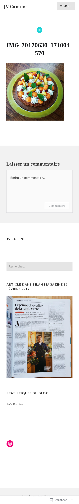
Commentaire (57, 205)
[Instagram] (10, 443)
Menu (68, 6)
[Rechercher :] (39, 266)
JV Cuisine (15, 6)
